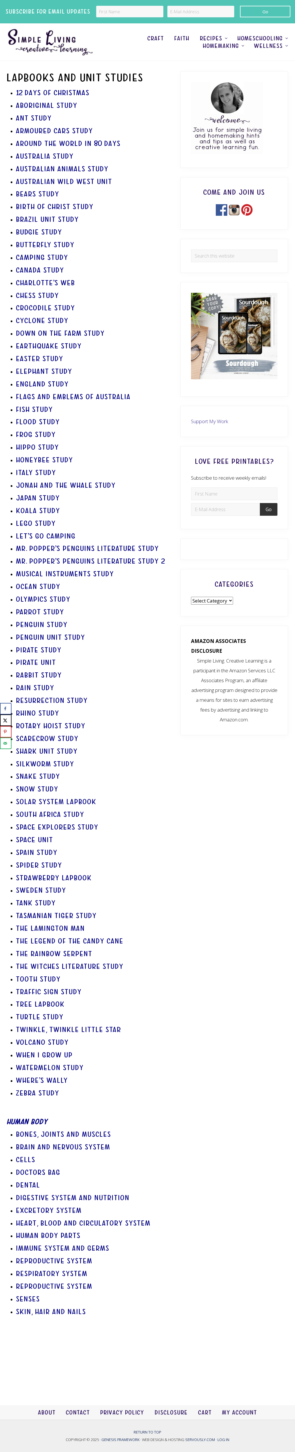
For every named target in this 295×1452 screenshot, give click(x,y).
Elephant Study (44, 371)
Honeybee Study (44, 460)
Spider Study (39, 865)
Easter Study (39, 359)
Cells (25, 1160)
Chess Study (37, 295)
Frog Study (36, 434)
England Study (42, 384)
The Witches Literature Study (70, 966)
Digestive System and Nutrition (73, 1198)
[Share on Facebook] (6, 708)
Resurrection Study (53, 700)
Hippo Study (37, 447)
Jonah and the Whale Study (66, 485)
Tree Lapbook (40, 1004)
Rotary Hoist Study (51, 726)
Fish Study (34, 409)
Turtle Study (40, 1017)
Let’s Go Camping (46, 536)
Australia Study (45, 156)
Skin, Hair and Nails (51, 1312)
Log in (223, 1439)
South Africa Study (50, 814)
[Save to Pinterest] (6, 732)
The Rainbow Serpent (54, 954)
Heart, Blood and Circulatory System (83, 1223)
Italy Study (36, 473)
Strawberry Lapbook (54, 878)
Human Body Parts (48, 1235)
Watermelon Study (50, 1068)
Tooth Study (38, 979)
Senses (28, 1299)
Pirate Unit (36, 662)
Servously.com (200, 1439)
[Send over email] (6, 743)
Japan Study (38, 498)
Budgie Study (39, 232)
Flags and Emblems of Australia (73, 397)
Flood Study (38, 422)
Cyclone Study (42, 320)
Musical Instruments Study (65, 574)
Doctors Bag (38, 1172)
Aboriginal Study (46, 105)
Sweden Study (41, 890)
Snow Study (37, 789)
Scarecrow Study (47, 738)
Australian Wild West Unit (64, 181)
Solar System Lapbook (56, 802)
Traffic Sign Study (49, 992)
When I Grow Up (44, 1055)
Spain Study (37, 852)
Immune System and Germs (62, 1248)
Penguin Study (42, 625)
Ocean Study (38, 586)
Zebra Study (37, 1093)
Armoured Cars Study (54, 131)
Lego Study (36, 523)
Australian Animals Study (62, 169)
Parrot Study (40, 612)
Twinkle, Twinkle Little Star (68, 1029)
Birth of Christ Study (55, 207)
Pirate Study (39, 650)
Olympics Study (43, 599)
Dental (29, 1185)
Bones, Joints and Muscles (63, 1134)
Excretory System (49, 1210)
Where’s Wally (42, 1080)
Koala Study (38, 511)
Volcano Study (42, 1042)
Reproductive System (54, 1261)
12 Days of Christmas (53, 93)
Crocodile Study (45, 308)
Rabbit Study (39, 675)
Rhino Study (37, 713)
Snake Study (38, 776)
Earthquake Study (49, 346)
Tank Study (36, 903)
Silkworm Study (45, 764)
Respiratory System (52, 1273)
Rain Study (35, 688)
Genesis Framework (120, 1439)
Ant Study (34, 118)
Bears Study (37, 194)
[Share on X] (6, 720)
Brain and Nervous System (63, 1147)
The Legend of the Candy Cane (70, 941)
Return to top (147, 1432)
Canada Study (40, 270)
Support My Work (209, 421)
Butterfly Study (45, 245)
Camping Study (42, 257)
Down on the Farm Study (60, 333)
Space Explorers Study (57, 827)
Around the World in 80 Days (68, 143)
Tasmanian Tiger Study (56, 916)
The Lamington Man (50, 928)
